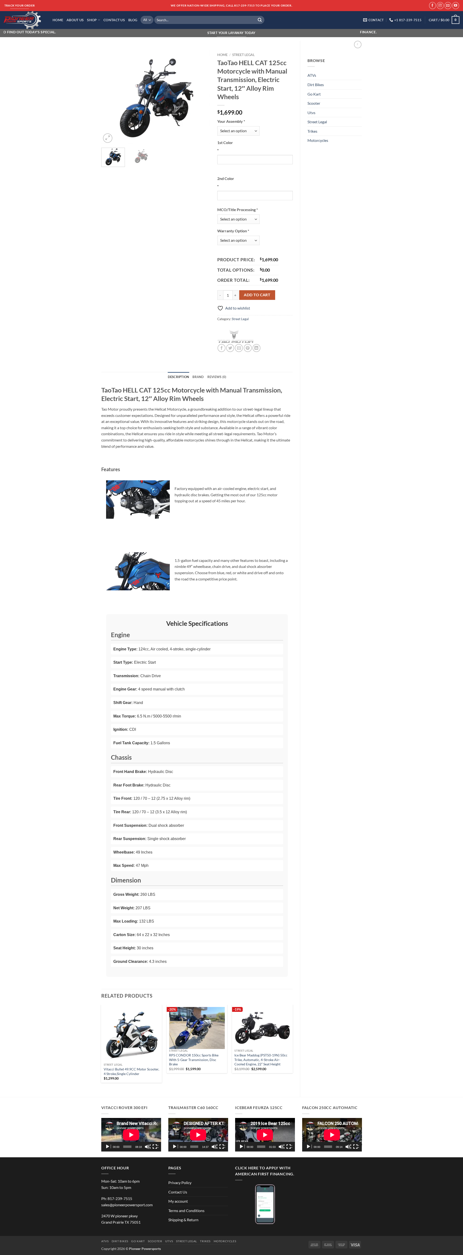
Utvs (311, 112)
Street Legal (317, 121)
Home (58, 20)
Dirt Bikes (315, 84)
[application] (131, 1135)
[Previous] (109, 97)
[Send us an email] (447, 5)
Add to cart (257, 295)
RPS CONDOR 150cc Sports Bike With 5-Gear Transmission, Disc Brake (193, 1059)
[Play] (108, 1146)
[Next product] (357, 44)
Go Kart (314, 94)
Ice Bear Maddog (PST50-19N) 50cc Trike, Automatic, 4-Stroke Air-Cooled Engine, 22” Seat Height (260, 1059)
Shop (92, 20)
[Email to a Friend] (239, 348)
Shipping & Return (183, 1219)
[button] (444, 20)
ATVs (311, 75)
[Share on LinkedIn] (256, 348)
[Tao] (235, 337)
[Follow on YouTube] (455, 5)
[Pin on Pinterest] (248, 348)
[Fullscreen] (155, 1146)
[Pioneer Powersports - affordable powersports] (24, 20)
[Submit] (260, 20)
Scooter (313, 103)
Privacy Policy (179, 1182)
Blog (132, 20)
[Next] (201, 97)
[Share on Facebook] (221, 348)
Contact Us (114, 20)
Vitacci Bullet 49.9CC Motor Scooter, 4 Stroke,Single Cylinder (131, 1071)
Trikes (312, 131)
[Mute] (147, 1146)
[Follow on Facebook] (432, 5)
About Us (75, 20)
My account (178, 1201)
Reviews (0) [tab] (216, 377)
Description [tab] (178, 377)
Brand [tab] (198, 377)
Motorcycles (317, 140)
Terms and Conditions (186, 1210)
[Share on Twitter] (230, 348)
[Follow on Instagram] (440, 5)
